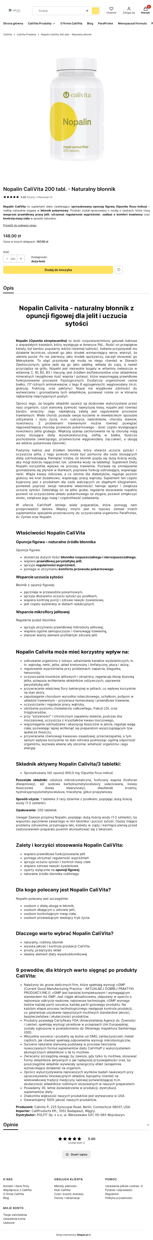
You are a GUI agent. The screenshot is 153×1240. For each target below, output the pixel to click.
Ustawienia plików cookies (122, 1186)
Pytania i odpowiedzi (118, 1190)
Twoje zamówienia (15, 1214)
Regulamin (112, 1194)
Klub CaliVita (62, 1190)
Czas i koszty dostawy (69, 1194)
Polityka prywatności (118, 1198)
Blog (6, 1198)
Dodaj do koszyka (58, 270)
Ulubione (9, 1222)
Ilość (6, 252)
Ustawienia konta (14, 1218)
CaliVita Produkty (26, 34)
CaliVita (7, 34)
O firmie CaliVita (13, 1194)
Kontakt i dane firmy (16, 1186)
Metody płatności (65, 1186)
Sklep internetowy (72, 1234)
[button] (95, 10)
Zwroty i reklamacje (67, 1198)
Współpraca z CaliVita (17, 1190)
